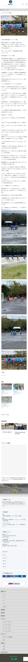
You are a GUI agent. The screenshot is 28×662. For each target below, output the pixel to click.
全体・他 (5, 606)
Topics (5, 557)
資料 (4, 649)
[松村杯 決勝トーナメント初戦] (6, 386)
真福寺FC (16, 656)
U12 (7, 9)
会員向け (3, 643)
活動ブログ (3, 591)
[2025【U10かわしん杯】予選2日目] (18, 386)
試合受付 (3, 612)
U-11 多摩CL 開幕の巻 (7, 432)
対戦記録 (3, 609)
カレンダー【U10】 (7, 624)
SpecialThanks (4, 652)
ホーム (2, 9)
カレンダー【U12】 (7, 621)
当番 (4, 646)
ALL (5, 554)
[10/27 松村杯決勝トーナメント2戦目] (6, 400)
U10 (5, 563)
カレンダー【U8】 (7, 628)
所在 (4, 640)
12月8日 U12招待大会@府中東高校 (20, 433)
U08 (5, 560)
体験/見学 (3, 615)
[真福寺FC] (10, 1)
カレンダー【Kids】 (7, 631)
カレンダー (3, 618)
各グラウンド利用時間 (7, 637)
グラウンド (3, 634)
